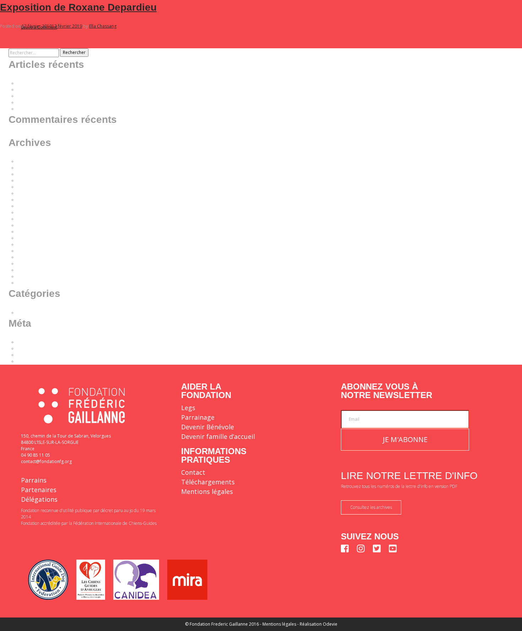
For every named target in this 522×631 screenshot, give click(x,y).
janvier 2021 (29, 219)
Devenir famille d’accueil (218, 436)
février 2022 (29, 187)
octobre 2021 (30, 200)
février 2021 (29, 213)
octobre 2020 (30, 232)
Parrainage (197, 417)
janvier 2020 (29, 238)
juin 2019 (26, 251)
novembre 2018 (33, 276)
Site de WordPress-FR (38, 361)
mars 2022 (27, 181)
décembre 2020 (33, 225)
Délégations (39, 499)
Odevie (330, 624)
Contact (193, 472)
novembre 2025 (33, 161)
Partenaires (38, 489)
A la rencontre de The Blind (44, 102)
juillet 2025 (28, 168)
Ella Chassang (102, 26)
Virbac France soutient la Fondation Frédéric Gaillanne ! (72, 109)
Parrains (34, 480)
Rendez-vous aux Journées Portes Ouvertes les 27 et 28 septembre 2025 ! (90, 90)
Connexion (28, 342)
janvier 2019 (29, 270)
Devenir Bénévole (207, 427)
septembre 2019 (33, 244)
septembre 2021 (33, 206)
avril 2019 (27, 257)
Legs (188, 407)
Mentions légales (207, 491)
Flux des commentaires (40, 355)
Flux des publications (38, 349)
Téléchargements (208, 482)
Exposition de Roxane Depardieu (78, 7)
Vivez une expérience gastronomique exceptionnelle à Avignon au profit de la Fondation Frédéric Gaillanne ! (125, 83)
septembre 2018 (33, 283)
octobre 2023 (30, 174)
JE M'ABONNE (405, 439)
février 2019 (29, 264)
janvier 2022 (29, 193)
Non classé (28, 313)
